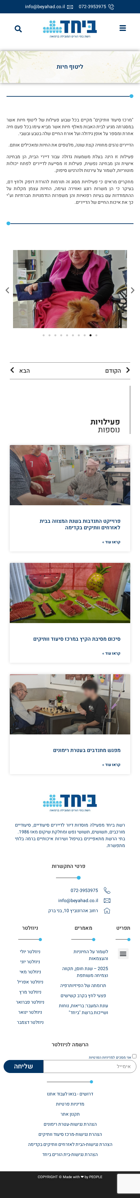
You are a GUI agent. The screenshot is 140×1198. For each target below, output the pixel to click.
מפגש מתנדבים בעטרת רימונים (86, 750)
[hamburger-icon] (122, 28)
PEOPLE (95, 1177)
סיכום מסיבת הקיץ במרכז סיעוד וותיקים (76, 639)
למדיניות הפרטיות (102, 1057)
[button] (18, 28)
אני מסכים (110, 1057)
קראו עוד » (111, 542)
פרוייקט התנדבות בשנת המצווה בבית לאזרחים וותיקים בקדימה (80, 524)
